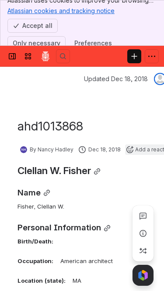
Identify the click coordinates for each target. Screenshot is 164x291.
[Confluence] (45, 56)
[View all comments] (143, 216)
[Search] (63, 56)
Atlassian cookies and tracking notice (61, 10)
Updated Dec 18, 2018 (116, 78)
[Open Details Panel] (143, 233)
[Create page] (143, 251)
